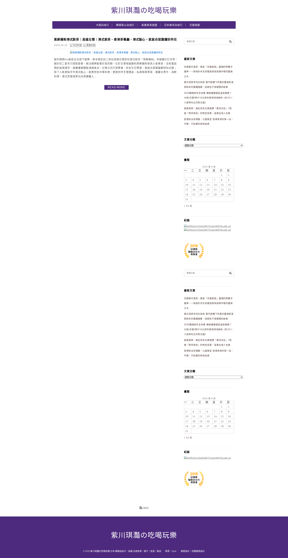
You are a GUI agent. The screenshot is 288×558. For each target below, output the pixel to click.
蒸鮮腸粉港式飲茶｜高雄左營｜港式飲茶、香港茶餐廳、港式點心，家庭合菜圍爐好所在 (115, 39)
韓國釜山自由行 (125, 25)
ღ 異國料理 (89, 45)
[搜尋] (230, 41)
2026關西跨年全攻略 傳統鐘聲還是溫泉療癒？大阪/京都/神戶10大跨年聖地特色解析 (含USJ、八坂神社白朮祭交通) (209, 98)
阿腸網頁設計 (198, 551)
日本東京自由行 (173, 25)
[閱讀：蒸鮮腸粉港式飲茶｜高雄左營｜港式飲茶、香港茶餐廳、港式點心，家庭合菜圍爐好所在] (116, 52)
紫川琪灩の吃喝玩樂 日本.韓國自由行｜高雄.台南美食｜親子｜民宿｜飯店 (125, 551)
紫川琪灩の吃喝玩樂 (144, 10)
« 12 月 (188, 206)
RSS (146, 508)
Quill (174, 551)
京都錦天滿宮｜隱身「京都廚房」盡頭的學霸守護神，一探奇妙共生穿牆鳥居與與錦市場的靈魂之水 (208, 72)
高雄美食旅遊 (149, 25)
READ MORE (116, 87)
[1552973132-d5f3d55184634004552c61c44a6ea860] (194, 259)
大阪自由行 (102, 25)
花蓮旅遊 (195, 25)
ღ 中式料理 (75, 45)
